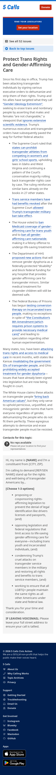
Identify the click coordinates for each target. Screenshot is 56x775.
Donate (45, 7)
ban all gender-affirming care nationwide (29, 237)
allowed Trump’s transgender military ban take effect (31, 212)
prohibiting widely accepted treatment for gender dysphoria (24, 371)
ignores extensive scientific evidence (24, 122)
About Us (12, 669)
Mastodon (13, 734)
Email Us (12, 703)
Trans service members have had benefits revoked (31, 201)
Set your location (28, 27)
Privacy (11, 682)
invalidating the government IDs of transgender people (27, 363)
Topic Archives (15, 677)
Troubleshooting (16, 699)
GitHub (11, 738)
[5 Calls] (11, 7)
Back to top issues (21, 48)
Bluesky (12, 725)
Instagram (13, 721)
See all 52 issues (19, 41)
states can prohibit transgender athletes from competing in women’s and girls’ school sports (30, 154)
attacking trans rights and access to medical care (28, 353)
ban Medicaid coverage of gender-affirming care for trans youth (32, 226)
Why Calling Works (18, 673)
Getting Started (16, 695)
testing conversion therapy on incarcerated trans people (31, 309)
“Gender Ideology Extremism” (22, 104)
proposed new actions (26, 258)
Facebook (12, 729)
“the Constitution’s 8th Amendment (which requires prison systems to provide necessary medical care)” (31, 326)
